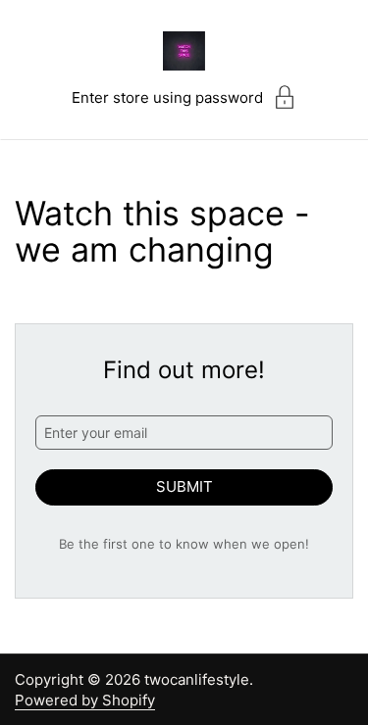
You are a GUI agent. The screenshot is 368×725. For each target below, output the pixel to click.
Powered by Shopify (85, 700)
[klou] (184, 51)
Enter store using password (167, 97)
